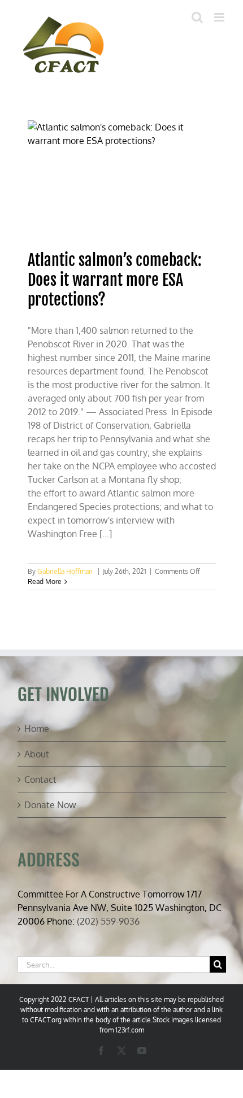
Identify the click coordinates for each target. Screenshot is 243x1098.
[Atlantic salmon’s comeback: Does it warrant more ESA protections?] (122, 179)
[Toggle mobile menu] (220, 17)
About (36, 754)
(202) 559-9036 (108, 921)
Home (36, 728)
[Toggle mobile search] (197, 17)
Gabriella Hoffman (65, 571)
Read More (45, 581)
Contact (40, 779)
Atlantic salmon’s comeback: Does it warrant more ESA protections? (115, 280)
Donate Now (50, 805)
